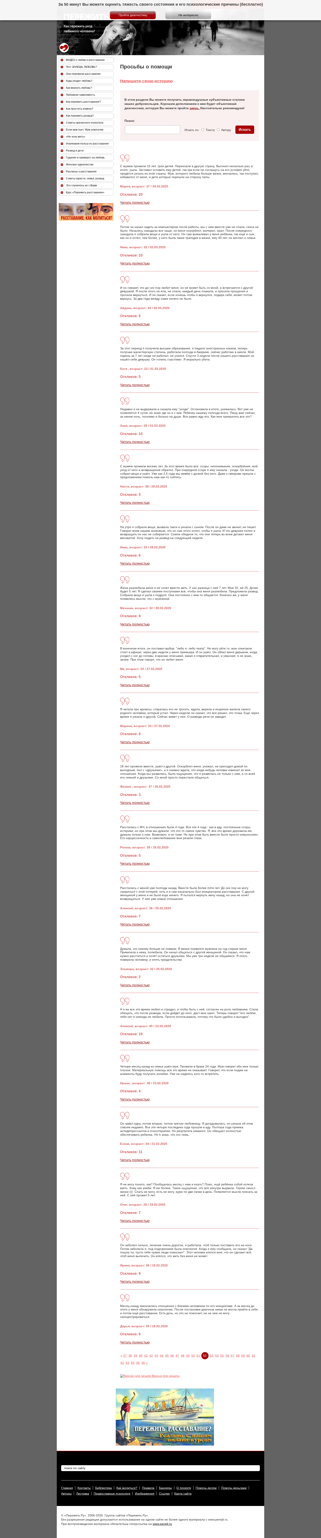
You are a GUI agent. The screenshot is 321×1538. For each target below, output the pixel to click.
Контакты (84, 1488)
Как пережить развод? (80, 115)
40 (140, 1355)
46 (172, 1355)
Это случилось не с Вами (81, 185)
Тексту (210, 130)
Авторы (66, 1493)
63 (127, 1363)
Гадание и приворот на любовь (85, 157)
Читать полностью (135, 202)
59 (243, 1355)
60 (248, 1355)
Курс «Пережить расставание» (85, 192)
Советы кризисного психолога (84, 122)
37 (125, 1355)
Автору (225, 130)
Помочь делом (206, 1488)
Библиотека (103, 1488)
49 (188, 1355)
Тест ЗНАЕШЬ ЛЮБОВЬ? (81, 66)
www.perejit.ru (162, 1524)
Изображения (144, 1493)
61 (253, 1355)
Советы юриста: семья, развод (85, 178)
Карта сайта (183, 1493)
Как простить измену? (79, 108)
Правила (148, 1488)
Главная (67, 1488)
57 (232, 1355)
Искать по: (192, 130)
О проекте (183, 1488)
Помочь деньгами (234, 1488)
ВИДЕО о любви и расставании (85, 59)
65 (138, 1363)
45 (167, 1355)
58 (238, 1355)
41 (146, 1355)
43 (156, 1355)
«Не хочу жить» (75, 136)
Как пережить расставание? (83, 101)
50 (193, 1355)
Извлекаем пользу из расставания (87, 143)
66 (143, 1363)
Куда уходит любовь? (79, 80)
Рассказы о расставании (81, 171)
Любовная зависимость (80, 94)
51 (198, 1355)
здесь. (195, 108)
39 (135, 1355)
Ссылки (164, 1493)
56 (227, 1355)
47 (177, 1355)
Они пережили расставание (83, 73)
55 (222, 1355)
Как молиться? (126, 1488)
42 (151, 1355)
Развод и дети (75, 150)
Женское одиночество (79, 164)
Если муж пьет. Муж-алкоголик (84, 129)
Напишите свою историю (146, 81)
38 (130, 1355)
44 (161, 1355)
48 (182, 1355)
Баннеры (165, 1488)
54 (217, 1355)
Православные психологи (112, 1493)
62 (122, 1363)
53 (211, 1355)
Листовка (82, 1493)
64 (133, 1363)
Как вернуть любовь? (79, 87)
